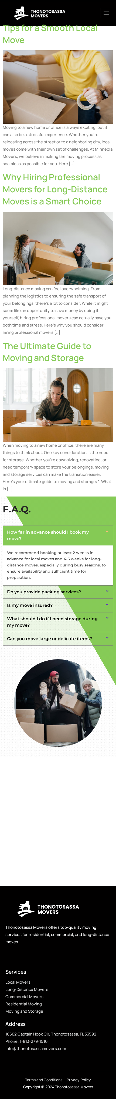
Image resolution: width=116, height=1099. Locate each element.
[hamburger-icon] (106, 13)
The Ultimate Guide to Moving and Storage (47, 352)
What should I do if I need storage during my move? (52, 622)
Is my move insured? (30, 605)
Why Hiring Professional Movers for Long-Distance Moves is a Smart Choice (55, 189)
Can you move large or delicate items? (49, 638)
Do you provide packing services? (44, 591)
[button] (58, 535)
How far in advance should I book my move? (48, 535)
